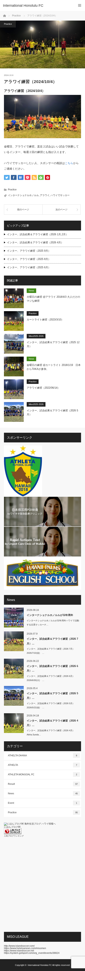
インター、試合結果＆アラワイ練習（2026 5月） (52, 412)
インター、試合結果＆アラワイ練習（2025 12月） (53, 344)
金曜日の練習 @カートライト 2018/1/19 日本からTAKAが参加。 (54, 367)
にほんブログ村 (12, 827)
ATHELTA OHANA (42, 755)
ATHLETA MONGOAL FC (42, 774)
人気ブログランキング (14, 836)
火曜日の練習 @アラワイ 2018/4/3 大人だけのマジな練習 (53, 298)
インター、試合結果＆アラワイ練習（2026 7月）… (52, 641)
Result (43, 784)
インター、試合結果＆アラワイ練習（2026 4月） (35, 242)
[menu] (79, 5)
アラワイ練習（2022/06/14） (43, 387)
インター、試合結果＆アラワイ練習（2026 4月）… (52, 723)
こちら (69, 163)
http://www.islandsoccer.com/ (19, 946)
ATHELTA (42, 765)
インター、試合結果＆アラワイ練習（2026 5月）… (52, 695)
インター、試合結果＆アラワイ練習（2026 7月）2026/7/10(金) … (51, 651)
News (31, 290)
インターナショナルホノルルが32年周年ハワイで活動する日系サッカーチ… (53, 622)
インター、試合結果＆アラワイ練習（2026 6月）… (52, 668)
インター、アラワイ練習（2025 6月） (29, 267)
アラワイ (44, 195)
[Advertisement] (42, 884)
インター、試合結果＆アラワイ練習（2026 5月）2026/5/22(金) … (51, 705)
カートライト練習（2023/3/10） (45, 319)
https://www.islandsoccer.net (19, 950)
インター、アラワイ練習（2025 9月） (29, 250)
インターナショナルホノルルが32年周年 (50, 615)
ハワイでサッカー (60, 195)
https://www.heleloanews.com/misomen (25, 948)
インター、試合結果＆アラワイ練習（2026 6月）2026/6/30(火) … (51, 678)
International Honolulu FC (40, 965)
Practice (8, 24)
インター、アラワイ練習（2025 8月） (29, 259)
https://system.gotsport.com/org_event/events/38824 (32, 953)
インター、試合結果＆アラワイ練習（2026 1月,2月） (37, 234)
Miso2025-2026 (36, 336)
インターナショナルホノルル (23, 195)
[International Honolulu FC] (36, 5)
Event (42, 803)
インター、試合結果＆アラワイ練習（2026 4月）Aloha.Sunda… (51, 732)
